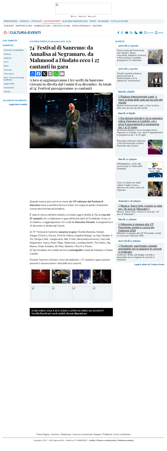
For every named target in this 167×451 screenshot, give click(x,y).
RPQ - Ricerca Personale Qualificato (14, 79)
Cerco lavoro (9, 74)
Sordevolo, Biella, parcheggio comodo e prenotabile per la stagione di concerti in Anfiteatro (135, 257)
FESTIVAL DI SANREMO (14, 50)
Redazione (66, 434)
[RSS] (131, 33)
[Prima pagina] (5, 33)
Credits (92, 440)
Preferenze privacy (126, 440)
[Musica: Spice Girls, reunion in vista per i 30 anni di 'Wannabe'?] (140, 209)
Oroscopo (8, 70)
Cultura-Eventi (52, 21)
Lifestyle (7, 92)
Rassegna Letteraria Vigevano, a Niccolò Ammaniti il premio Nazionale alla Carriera (131, 143)
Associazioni (9, 88)
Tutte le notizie (119, 21)
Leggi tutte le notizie (18, 104)
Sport (93, 21)
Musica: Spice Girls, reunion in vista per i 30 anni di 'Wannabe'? (138, 213)
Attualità (36, 21)
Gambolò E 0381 (42, 26)
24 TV (6, 62)
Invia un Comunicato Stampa (87, 434)
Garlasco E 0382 (61, 26)
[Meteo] (136, 33)
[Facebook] (118, 33)
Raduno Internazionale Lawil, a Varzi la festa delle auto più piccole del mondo (138, 106)
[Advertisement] (139, 292)
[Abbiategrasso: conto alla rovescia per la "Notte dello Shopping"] (155, 176)
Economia (103, 21)
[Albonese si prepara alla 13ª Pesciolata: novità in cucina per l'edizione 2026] (140, 230)
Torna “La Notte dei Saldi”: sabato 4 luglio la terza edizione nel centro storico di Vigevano (130, 186)
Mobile (160, 33)
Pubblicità (107, 434)
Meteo (6, 66)
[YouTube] (127, 33)
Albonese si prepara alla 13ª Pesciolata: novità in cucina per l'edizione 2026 (139, 234)
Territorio (7, 54)
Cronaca (24, 21)
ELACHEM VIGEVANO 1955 (75, 21)
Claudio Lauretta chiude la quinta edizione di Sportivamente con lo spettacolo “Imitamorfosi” (129, 77)
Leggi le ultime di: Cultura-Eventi (149, 264)
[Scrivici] (141, 33)
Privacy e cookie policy (106, 440)
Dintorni (97, 26)
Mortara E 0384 (24, 26)
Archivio (150, 33)
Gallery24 (7, 58)
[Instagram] (122, 33)
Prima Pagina (10, 21)
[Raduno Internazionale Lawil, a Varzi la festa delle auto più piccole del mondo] (140, 102)
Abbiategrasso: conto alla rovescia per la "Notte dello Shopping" (129, 166)
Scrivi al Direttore (122, 434)
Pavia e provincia (81, 26)
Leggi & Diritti (9, 84)
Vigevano (9, 26)
